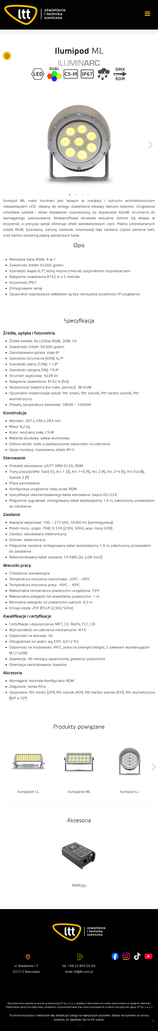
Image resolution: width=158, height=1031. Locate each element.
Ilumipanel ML (79, 791)
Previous (7, 144)
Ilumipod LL (129, 791)
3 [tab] (82, 195)
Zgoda (79, 1024)
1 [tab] (70, 195)
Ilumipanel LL (28, 791)
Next (151, 144)
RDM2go (79, 885)
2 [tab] (76, 195)
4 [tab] (88, 195)
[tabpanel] (79, 144)
